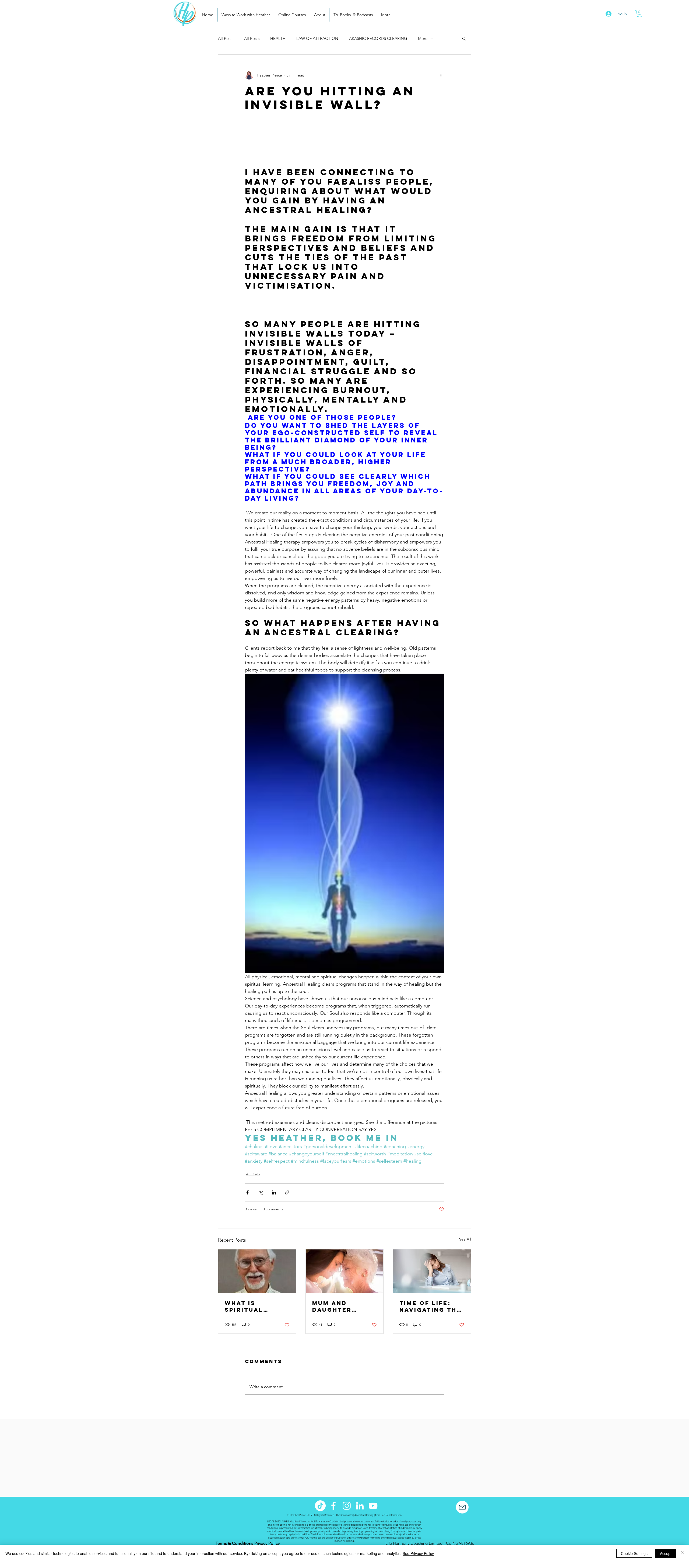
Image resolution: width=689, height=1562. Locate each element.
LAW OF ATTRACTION (317, 38)
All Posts (225, 38)
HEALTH (278, 38)
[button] (639, 13)
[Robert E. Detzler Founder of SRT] (257, 1271)
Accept (666, 1553)
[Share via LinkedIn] (273, 1192)
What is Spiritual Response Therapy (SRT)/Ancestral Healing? (257, 1306)
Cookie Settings (634, 1553)
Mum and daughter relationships (341, 1306)
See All (465, 1239)
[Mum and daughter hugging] (345, 1271)
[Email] (462, 1507)
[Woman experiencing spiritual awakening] (432, 1271)
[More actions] (441, 75)
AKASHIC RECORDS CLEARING (378, 38)
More (422, 38)
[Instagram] (346, 1505)
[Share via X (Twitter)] (260, 1192)
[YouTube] (373, 1505)
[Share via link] (287, 1192)
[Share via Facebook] (247, 1192)
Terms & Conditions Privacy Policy (248, 1543)
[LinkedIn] (359, 1505)
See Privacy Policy (418, 1553)
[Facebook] (333, 1505)
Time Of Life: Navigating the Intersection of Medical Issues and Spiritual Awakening (430, 1306)
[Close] (682, 1553)
